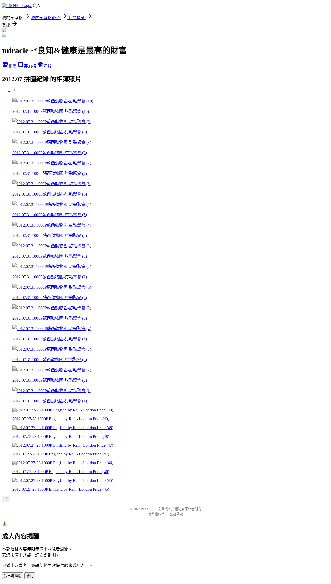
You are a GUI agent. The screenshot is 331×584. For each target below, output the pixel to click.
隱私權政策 (156, 514)
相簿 (13, 66)
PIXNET (147, 509)
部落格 (30, 66)
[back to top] (6, 499)
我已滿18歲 (12, 576)
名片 (47, 66)
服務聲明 (176, 514)
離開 (29, 576)
